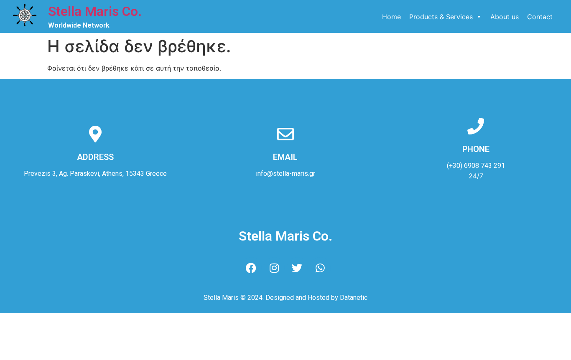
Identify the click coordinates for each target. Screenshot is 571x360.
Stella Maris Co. (95, 11)
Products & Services (441, 17)
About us (504, 17)
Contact (540, 17)
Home (391, 17)
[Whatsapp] (320, 267)
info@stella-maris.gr (285, 173)
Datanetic (353, 298)
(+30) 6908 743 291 (476, 166)
